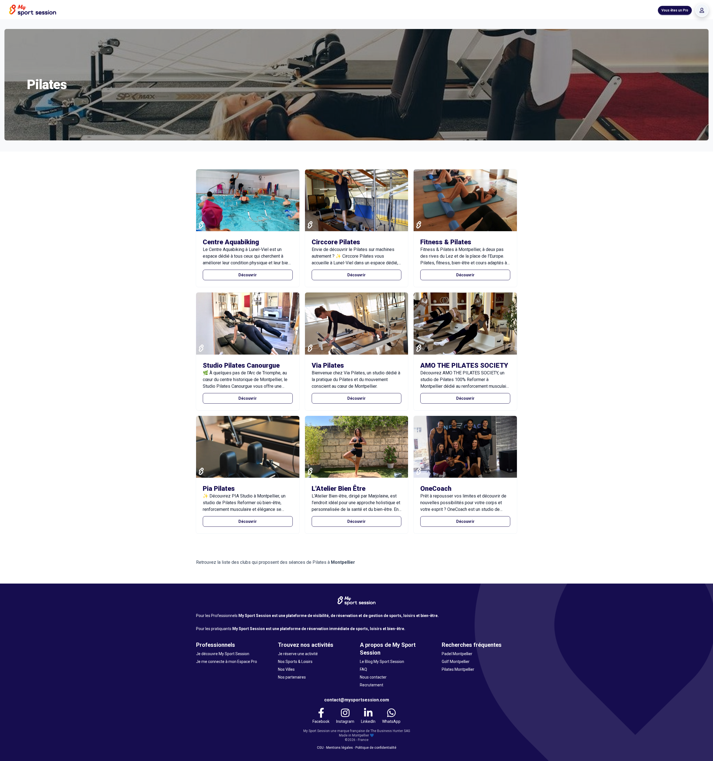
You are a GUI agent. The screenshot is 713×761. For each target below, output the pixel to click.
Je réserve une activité (298, 654)
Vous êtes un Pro (674, 10)
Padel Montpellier (457, 654)
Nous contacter (373, 677)
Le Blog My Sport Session (382, 661)
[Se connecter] (702, 10)
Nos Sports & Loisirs (295, 661)
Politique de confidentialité (375, 748)
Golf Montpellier (456, 661)
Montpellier (343, 562)
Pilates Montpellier (458, 669)
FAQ (363, 669)
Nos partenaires (292, 677)
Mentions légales (339, 748)
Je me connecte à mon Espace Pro (226, 661)
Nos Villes (286, 669)
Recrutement (371, 685)
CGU (320, 748)
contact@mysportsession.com (356, 700)
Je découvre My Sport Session (222, 654)
